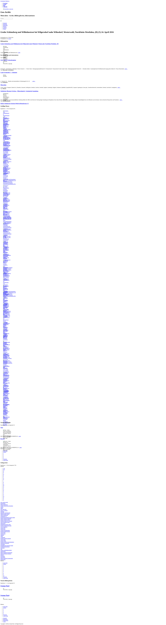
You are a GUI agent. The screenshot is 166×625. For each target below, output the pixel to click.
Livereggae (3, 1)
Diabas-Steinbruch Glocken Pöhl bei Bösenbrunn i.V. (15, 103)
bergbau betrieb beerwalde (6, 525)
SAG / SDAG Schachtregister (8, 60)
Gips (2, 427)
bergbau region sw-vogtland (6, 521)
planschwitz (3, 523)
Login (4, 621)
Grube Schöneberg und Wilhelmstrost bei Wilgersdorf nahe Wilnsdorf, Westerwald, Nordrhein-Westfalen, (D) (30, 43)
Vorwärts (5, 459)
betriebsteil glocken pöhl (6, 524)
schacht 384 (3, 539)
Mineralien (5, 25)
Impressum (5, 619)
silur (1, 549)
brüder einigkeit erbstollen (6, 518)
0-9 (3, 469)
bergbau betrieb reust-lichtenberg (7, 542)
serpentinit (3, 544)
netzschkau (3, 557)
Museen (4, 26)
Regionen (5, 24)
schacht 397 (3, 528)
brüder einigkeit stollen (5, 519)
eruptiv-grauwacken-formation (7, 505)
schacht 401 (3, 529)
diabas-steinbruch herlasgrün (6, 552)
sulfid (2, 536)
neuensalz (3, 547)
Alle (4, 468)
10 (3, 575)
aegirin (2, 507)
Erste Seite (5, 450)
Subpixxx (7, 1)
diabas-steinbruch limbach (6, 553)
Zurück (4, 452)
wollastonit (3, 537)
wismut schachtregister (5, 530)
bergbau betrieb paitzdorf (6, 538)
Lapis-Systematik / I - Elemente (9, 72)
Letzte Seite (5, 460)
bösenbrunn (3, 503)
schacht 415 (3, 533)
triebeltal (2, 511)
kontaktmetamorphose (5, 546)
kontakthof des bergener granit (7, 545)
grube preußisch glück (5, 522)
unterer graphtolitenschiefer (6, 550)
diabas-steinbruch (4, 504)
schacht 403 (3, 532)
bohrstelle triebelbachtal (5, 512)
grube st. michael (4, 510)
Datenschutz (5, 620)
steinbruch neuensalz (5, 543)
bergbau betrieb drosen (5, 531)
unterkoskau (3, 551)
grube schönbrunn (4, 515)
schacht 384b (3, 540)
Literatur (5, 27)
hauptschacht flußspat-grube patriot (8, 517)
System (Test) (5, 586)
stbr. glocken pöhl (4, 502)
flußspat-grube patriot (5, 514)
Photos (4, 29)
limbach (2, 554)
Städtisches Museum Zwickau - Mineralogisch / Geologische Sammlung (19, 91)
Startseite (5, 23)
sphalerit (2, 535)
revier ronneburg (4, 526)
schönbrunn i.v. (4, 516)
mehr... (126, 68)
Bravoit (3, 438)
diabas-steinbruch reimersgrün (7, 558)
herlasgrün (3, 556)
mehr (19, 52)
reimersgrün (3, 559)
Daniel (9, 38)
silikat (2, 508)
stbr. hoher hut (3, 509)
